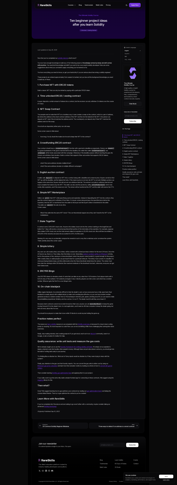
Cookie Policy (123, 481)
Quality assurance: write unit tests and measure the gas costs (132, 173)
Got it (166, 476)
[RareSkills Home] (45, 5)
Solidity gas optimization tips (61, 373)
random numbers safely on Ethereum (95, 254)
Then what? (125, 177)
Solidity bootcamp (50, 406)
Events (135, 460)
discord (93, 334)
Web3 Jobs (99, 5)
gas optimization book (94, 391)
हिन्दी (126, 56)
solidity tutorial (63, 58)
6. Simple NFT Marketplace (130, 154)
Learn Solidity (119, 460)
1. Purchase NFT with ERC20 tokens (132, 136)
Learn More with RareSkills (130, 180)
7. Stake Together (127, 157)
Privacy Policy (113, 481)
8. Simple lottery (127, 160)
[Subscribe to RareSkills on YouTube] (43, 471)
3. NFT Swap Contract (128, 145)
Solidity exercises (84, 324)
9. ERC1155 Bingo (127, 163)
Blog (80, 5)
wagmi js (41, 380)
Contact (135, 464)
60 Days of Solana (120, 464)
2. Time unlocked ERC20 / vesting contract (132, 141)
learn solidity (51, 324)
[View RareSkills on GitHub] (49, 471)
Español (127, 53)
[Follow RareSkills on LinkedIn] (46, 471)
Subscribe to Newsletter (130, 112)
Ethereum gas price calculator (47, 366)
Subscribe (132, 121)
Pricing (108, 5)
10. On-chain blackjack (129, 166)
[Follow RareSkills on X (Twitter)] (40, 471)
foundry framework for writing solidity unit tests (76, 347)
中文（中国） (128, 59)
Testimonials (89, 5)
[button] (72, 5)
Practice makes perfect (129, 169)
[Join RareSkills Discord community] (52, 471)
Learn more (166, 479)
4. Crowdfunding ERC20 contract (132, 148)
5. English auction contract (130, 151)
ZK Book (117, 467)
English (127, 50)
